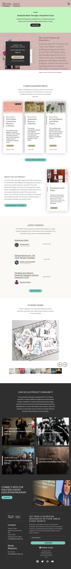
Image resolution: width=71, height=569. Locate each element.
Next (65, 364)
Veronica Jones (24, 244)
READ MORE (10, 145)
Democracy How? (22, 240)
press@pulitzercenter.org (15, 554)
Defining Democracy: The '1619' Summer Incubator (25, 256)
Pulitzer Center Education (27, 261)
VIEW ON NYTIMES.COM (17, 60)
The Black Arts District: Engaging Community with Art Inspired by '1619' (27, 275)
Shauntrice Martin (25, 282)
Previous (59, 364)
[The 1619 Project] (11, 4)
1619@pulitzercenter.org (15, 539)
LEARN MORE (6, 497)
